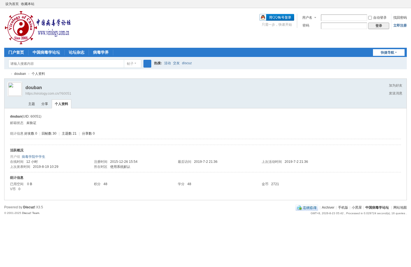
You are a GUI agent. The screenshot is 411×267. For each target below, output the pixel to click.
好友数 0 (30, 133)
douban (20, 74)
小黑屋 (357, 207)
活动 (167, 63)
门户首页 (16, 52)
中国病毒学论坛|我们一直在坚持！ (6, 74)
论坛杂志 (76, 52)
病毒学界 (101, 52)
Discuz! (29, 207)
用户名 (307, 18)
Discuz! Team (30, 212)
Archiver (328, 207)
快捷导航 (387, 52)
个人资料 (61, 104)
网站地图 (400, 207)
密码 (306, 25)
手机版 (343, 207)
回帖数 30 (49, 133)
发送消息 (395, 93)
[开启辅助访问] (399, 3)
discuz (187, 63)
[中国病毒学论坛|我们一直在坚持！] (37, 27)
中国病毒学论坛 (46, 52)
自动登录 (380, 18)
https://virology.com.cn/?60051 (48, 94)
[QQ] (307, 207)
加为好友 (395, 85)
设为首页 (12, 4)
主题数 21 (69, 133)
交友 (176, 63)
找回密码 (400, 18)
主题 (31, 104)
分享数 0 (88, 133)
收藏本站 (27, 4)
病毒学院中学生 (33, 157)
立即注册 (400, 25)
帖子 (130, 64)
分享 (44, 104)
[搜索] (147, 64)
